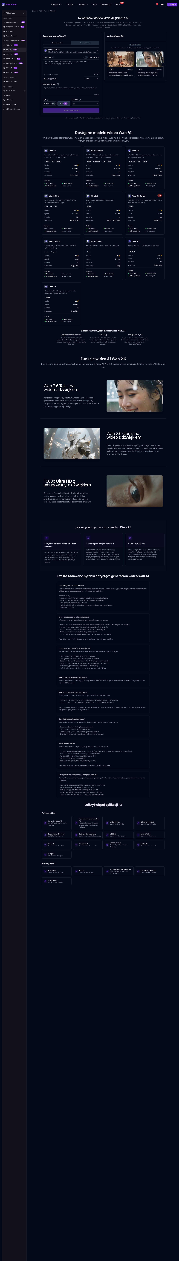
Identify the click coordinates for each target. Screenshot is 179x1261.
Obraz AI (70, 5)
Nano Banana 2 (106, 5)
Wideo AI (82, 5)
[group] (56, 103)
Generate (48, 74)
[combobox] (163, 4)
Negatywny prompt (49, 84)
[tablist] (71, 43)
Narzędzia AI (55, 5)
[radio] (50, 103)
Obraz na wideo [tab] (85, 43)
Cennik (94, 5)
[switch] (85, 57)
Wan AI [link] (52, 11)
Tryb (44, 99)
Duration (75, 99)
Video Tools (43, 11)
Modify (56, 74)
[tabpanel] (71, 80)
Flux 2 (118, 4)
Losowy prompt (51, 79)
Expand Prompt (94, 57)
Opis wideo (47, 57)
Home (34, 11)
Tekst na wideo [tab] (57, 43)
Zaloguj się (172, 5)
